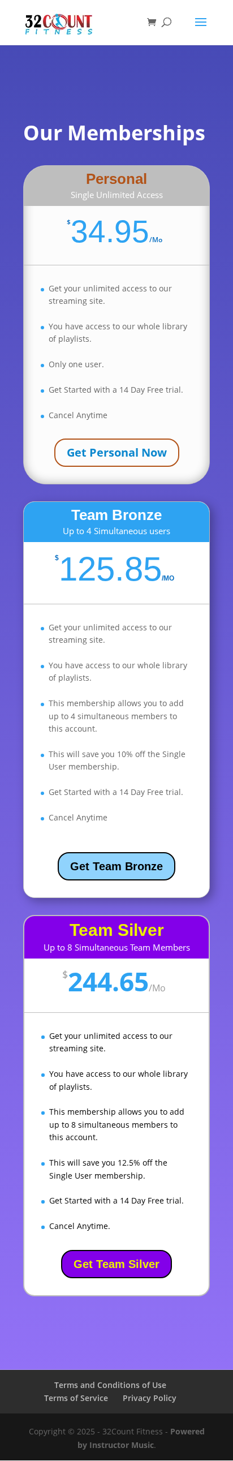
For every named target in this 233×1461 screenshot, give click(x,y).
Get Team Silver (116, 1264)
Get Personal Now (117, 452)
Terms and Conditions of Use (110, 1385)
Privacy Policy (149, 1398)
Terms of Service (76, 1398)
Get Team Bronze (116, 866)
